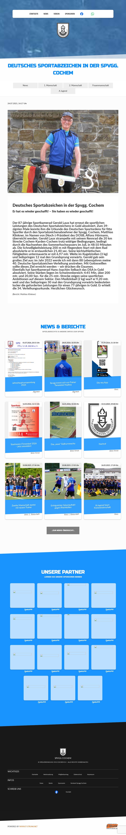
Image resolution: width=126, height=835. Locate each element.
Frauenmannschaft (100, 85)
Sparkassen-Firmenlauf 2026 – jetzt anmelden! (24, 444)
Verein (57, 13)
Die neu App (102, 382)
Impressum (90, 774)
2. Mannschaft (75, 85)
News (46, 13)
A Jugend (63, 91)
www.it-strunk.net (28, 826)
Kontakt (68, 792)
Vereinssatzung (48, 774)
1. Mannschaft (50, 85)
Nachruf (102, 444)
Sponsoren (70, 13)
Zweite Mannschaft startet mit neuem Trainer (24, 506)
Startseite (33, 13)
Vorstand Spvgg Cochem (78, 783)
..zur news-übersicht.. (63, 530)
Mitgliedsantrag (63, 774)
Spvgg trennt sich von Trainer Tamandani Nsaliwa (63, 383)
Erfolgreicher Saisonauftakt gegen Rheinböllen (63, 506)
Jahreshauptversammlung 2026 (23, 383)
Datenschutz (78, 774)
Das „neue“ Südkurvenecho (63, 443)
